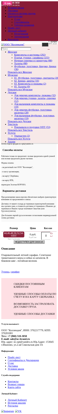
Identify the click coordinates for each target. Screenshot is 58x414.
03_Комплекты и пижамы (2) (30, 83)
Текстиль (13, 124)
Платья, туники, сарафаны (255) (31, 57)
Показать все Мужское (20, 89)
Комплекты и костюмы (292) (30, 54)
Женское (12, 52)
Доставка (13, 366)
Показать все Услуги (19, 138)
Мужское (13, 75)
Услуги (11, 133)
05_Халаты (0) (22, 86)
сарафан (15, 271)
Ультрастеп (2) (22, 135)
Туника (5, 271)
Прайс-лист (14, 357)
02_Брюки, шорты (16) (26, 80)
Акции (11, 141)
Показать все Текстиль (20, 130)
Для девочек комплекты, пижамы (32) (35, 95)
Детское (12, 92)
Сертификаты (21, 22)
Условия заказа (16, 369)
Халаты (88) (20, 63)
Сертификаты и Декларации (23, 360)
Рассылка (13, 405)
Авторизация (21, 36)
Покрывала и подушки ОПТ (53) (32, 127)
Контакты (13, 381)
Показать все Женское (20, 72)
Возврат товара (16, 384)
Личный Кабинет (17, 400)
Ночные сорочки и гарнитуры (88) (33, 60)
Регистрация (21, 33)
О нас (17, 19)
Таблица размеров (24, 25)
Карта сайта (14, 387)
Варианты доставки (13, 190)
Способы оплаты (12, 150)
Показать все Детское (19, 121)
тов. (8, 3)
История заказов (17, 402)
